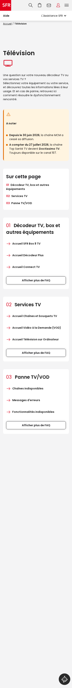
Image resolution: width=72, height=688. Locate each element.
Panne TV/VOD (19, 203)
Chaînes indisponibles (27, 388)
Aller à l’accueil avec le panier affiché (39, 5)
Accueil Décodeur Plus (28, 255)
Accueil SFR (5, 5)
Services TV (16, 196)
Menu (67, 5)
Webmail (49, 5)
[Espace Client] (58, 5)
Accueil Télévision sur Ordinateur (35, 339)
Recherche (30, 5)
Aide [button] (6, 16)
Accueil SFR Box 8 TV (26, 243)
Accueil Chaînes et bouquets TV (34, 316)
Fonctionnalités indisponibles (33, 412)
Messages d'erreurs (26, 400)
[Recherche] (30, 5)
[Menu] (67, 5)
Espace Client (58, 5)
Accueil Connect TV (26, 267)
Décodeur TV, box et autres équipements (27, 187)
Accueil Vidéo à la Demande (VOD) (36, 328)
